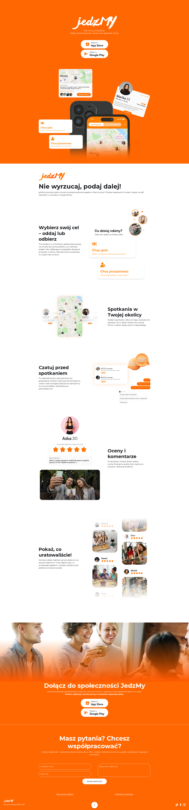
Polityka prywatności (124, 794)
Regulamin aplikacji (65, 794)
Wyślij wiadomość (94, 781)
